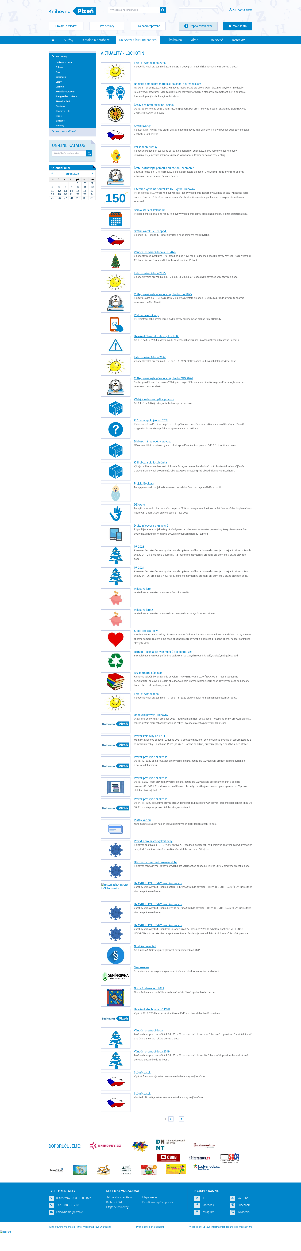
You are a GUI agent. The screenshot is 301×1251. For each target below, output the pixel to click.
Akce (194, 39)
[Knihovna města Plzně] (72, 11)
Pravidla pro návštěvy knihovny (153, 841)
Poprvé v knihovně (201, 26)
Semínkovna (141, 967)
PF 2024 (139, 568)
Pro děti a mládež (66, 26)
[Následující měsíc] (92, 173)
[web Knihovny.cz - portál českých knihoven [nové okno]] (105, 1146)
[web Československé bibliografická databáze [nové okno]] (168, 1158)
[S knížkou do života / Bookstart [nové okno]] (103, 1170)
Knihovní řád (114, 1202)
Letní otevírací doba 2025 (150, 273)
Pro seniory (107, 26)
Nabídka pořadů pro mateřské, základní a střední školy (167, 84)
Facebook (208, 1205)
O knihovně (215, 39)
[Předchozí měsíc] (52, 173)
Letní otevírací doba (146, 694)
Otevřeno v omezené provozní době (155, 862)
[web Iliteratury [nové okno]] (199, 1158)
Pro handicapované (148, 26)
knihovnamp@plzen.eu (70, 1212)
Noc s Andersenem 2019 (149, 988)
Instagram (208, 1212)
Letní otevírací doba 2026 (150, 63)
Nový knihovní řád (145, 946)
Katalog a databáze (96, 39)
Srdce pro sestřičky (146, 631)
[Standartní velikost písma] (236, 10)
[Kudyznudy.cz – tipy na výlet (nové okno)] (207, 1167)
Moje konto (240, 26)
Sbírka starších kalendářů (149, 210)
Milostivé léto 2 (143, 610)
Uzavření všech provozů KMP (152, 1009)
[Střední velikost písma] (233, 10)
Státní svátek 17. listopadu (150, 231)
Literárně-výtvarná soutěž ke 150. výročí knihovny (164, 189)
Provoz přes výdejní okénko (150, 757)
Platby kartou (142, 820)
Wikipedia (244, 1212)
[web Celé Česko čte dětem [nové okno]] (80, 1170)
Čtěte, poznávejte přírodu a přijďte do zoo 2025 (163, 294)
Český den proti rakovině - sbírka (154, 105)
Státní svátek (142, 1072)
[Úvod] (53, 40)
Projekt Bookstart (145, 483)
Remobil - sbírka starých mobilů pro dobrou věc (163, 652)
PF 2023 (139, 546)
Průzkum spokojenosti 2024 (151, 420)
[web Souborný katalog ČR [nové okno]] (230, 1158)
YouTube (243, 1198)
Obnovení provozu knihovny (151, 715)
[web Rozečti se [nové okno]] (56, 1170)
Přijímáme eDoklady (146, 315)
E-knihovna (174, 39)
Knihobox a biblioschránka (150, 462)
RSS (204, 1198)
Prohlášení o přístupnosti (157, 1202)
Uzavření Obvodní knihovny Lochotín (156, 336)
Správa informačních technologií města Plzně (227, 1226)
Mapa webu (149, 1197)
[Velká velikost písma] (230, 9)
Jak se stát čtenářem (119, 1197)
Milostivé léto (142, 589)
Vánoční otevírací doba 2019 (152, 1051)
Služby (68, 39)
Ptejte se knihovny (117, 1207)
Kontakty (238, 39)
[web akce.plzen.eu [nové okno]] (176, 1169)
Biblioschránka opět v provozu (152, 441)
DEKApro (139, 504)
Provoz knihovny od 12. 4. (150, 736)
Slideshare (244, 1205)
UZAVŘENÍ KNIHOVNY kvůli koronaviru (158, 883)
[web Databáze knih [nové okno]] (204, 1146)
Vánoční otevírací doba (148, 1030)
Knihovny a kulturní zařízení (138, 39)
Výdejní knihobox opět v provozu (154, 399)
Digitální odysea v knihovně (151, 525)
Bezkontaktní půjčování (148, 673)
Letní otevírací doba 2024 (150, 357)
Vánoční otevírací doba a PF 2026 (155, 252)
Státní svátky (142, 126)
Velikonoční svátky (145, 147)
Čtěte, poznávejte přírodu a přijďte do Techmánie (164, 168)
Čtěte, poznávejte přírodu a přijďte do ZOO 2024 (163, 378)
